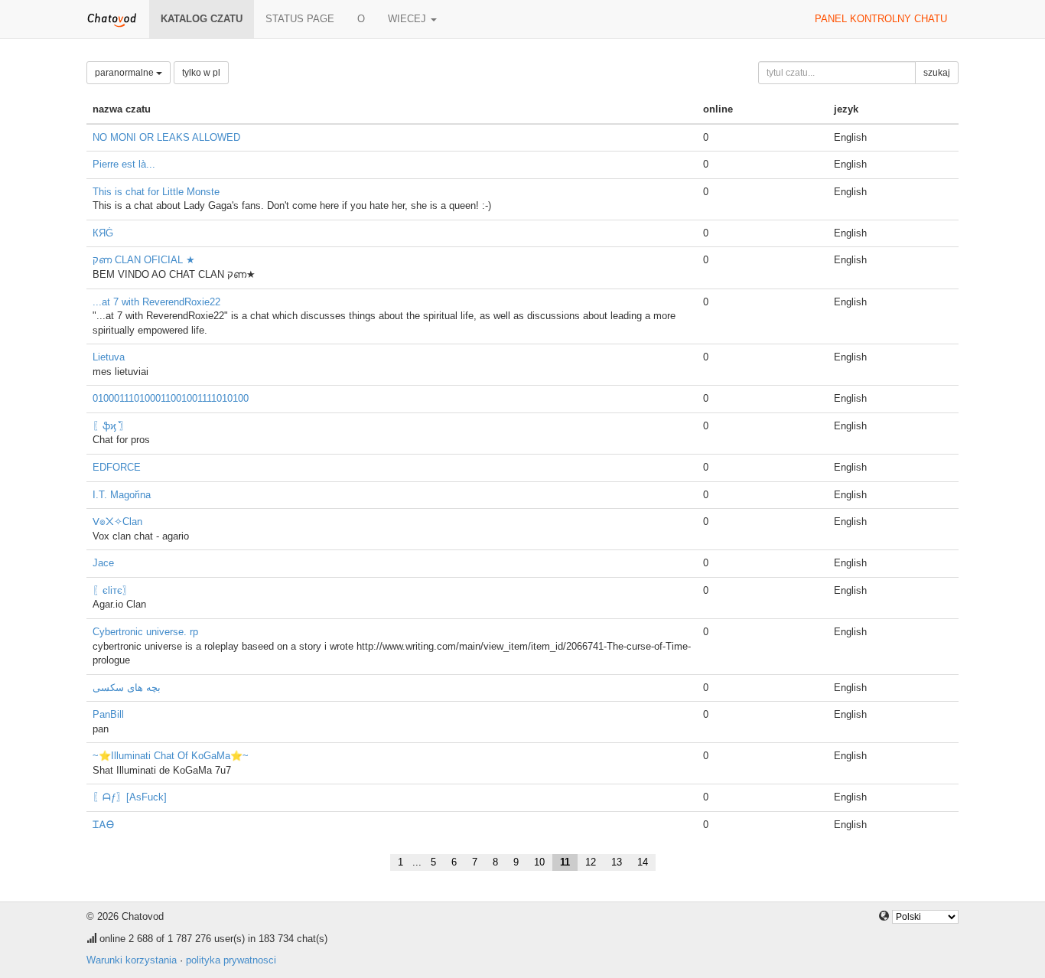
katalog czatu (202, 18)
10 (539, 862)
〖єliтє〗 (112, 590)
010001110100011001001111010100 (171, 398)
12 (590, 862)
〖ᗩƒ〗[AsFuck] (130, 797)
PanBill (108, 714)
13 (616, 862)
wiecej (408, 18)
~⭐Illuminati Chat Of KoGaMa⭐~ (171, 755)
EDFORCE (117, 467)
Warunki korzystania (131, 960)
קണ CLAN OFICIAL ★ (144, 260)
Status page (299, 18)
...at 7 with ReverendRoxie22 (156, 302)
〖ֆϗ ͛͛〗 (111, 426)
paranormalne (125, 72)
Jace (103, 563)
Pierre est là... (124, 164)
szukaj (936, 72)
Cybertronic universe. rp (145, 631)
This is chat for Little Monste (156, 191)
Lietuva (109, 357)
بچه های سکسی (127, 687)
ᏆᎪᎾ (103, 824)
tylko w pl (201, 72)
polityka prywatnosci (231, 960)
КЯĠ (103, 233)
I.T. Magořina (122, 494)
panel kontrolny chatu (881, 18)
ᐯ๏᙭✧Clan (117, 521)
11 (565, 862)
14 (642, 862)
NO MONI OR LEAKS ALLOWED (166, 137)
